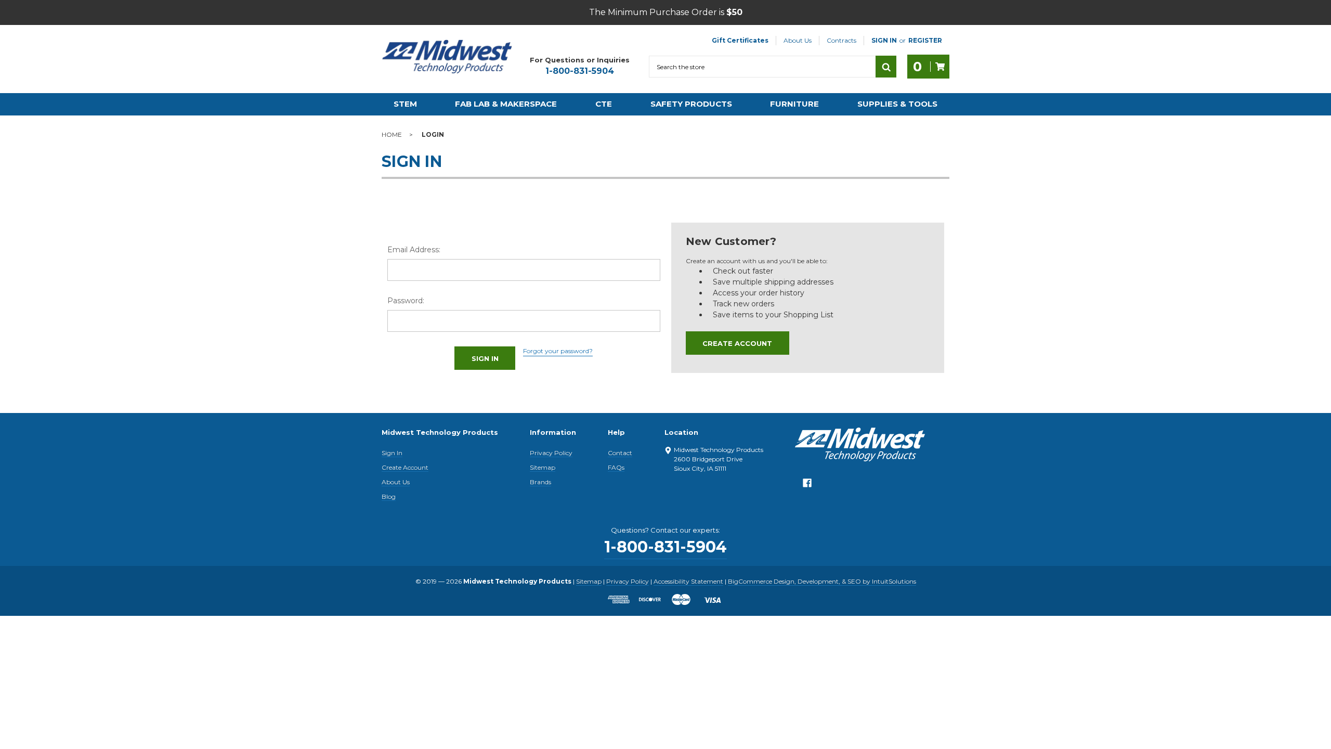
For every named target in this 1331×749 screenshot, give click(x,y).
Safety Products (691, 104)
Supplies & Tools (897, 104)
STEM (405, 104)
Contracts (841, 40)
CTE (603, 104)
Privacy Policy (551, 453)
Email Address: (413, 249)
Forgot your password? (558, 351)
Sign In (392, 453)
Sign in (884, 40)
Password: (405, 300)
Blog (389, 496)
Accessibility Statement (688, 581)
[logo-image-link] (447, 57)
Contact (620, 453)
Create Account (737, 343)
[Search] (886, 67)
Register (925, 40)
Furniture (794, 104)
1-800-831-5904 (579, 71)
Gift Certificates (740, 40)
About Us (798, 40)
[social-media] (807, 485)
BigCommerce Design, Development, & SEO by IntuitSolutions (822, 581)
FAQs (616, 467)
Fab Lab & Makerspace (506, 104)
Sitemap (542, 467)
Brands (540, 482)
